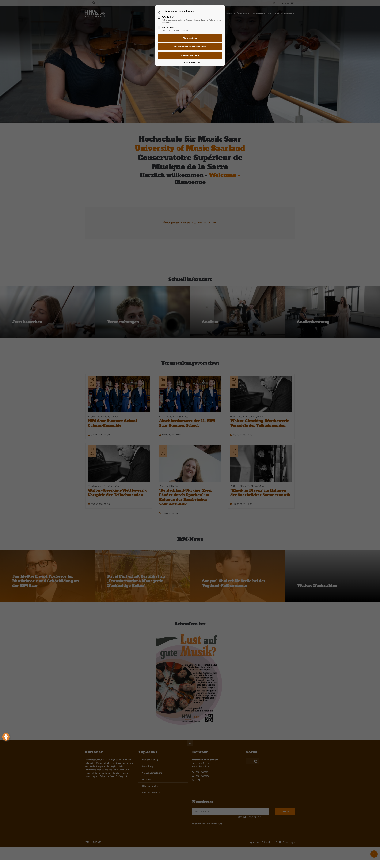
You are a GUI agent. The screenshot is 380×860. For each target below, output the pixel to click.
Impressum (195, 62)
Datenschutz (185, 62)
